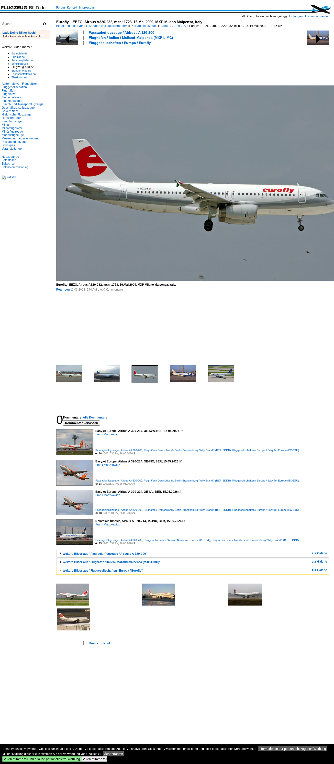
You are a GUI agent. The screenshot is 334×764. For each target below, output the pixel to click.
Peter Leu (63, 289)
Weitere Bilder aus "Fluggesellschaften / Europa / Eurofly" (103, 570)
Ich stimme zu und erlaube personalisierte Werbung (41, 759)
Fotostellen (9, 160)
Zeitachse (8, 163)
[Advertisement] (145, 64)
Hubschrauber (11, 118)
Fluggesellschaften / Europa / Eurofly (120, 43)
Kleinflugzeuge (12, 121)
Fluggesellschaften (14, 87)
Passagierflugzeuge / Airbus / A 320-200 (121, 32)
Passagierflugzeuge (144, 26)
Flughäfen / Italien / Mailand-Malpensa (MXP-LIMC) (131, 38)
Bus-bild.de (18, 56)
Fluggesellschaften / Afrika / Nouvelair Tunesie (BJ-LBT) (177, 540)
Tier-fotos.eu (19, 77)
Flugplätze (9, 94)
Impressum (86, 7)
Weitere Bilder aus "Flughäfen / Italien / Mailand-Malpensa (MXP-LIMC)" (112, 562)
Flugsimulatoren (12, 97)
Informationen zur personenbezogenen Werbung (292, 749)
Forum (60, 7)
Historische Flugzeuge (17, 114)
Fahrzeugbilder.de (22, 60)
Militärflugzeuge (12, 131)
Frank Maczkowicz (107, 434)
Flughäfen (8, 90)
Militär (6, 124)
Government (10, 111)
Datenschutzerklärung (15, 167)
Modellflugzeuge (13, 135)
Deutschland (99, 643)
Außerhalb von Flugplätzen (20, 83)
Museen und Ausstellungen (20, 138)
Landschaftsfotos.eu (23, 74)
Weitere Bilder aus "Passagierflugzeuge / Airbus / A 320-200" (105, 553)
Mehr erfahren (113, 754)
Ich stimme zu (94, 759)
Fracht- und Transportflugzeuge (23, 104)
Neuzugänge (10, 156)
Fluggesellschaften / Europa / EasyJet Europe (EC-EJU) (265, 450)
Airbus (165, 26)
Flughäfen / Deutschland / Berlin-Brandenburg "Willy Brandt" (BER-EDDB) (187, 450)
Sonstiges (8, 145)
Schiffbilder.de (19, 63)
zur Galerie (319, 553)
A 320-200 (179, 26)
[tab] (192, 554)
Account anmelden (317, 16)
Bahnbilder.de (19, 53)
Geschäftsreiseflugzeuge (18, 107)
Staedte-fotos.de (21, 70)
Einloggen (296, 16)
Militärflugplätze (12, 128)
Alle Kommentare (95, 417)
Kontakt (72, 7)
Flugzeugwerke (12, 101)
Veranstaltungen (12, 148)
